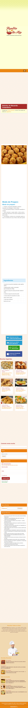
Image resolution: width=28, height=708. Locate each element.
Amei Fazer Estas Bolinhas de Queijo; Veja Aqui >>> (21, 373)
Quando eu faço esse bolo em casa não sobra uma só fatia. (14, 533)
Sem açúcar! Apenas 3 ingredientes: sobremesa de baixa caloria (15, 530)
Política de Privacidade (20, 704)
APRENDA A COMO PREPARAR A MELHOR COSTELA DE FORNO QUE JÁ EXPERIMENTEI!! (13, 668)
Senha (3, 471)
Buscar (4, 456)
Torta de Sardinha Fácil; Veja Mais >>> (6, 391)
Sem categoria (8, 660)
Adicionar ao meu (15, 337)
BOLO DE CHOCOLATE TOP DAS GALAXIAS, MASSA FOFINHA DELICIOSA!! (16, 662)
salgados (3, 371)
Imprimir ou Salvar (14, 342)
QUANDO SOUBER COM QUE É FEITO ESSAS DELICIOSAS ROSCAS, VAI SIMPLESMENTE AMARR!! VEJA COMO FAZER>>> (16, 687)
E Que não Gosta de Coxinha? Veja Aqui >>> (20, 408)
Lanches (17, 370)
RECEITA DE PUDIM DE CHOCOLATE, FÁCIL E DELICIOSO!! (14, 539)
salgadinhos (8, 111)
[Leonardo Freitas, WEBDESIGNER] (14, 706)
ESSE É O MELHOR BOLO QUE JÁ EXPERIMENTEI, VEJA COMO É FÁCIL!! (16, 693)
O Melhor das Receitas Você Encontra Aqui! (14, 35)
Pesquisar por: (4, 508)
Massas (3, 370)
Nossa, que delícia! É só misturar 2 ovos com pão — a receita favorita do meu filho (16, 672)
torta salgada (7, 389)
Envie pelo (15, 347)
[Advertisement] (14, 13)
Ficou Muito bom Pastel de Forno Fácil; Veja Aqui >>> (7, 408)
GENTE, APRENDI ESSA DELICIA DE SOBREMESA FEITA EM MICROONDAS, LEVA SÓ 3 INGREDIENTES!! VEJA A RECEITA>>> (16, 681)
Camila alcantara (11, 110)
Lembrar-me (5, 475)
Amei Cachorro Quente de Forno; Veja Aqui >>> (20, 391)
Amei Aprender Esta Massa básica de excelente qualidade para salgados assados (7, 374)
